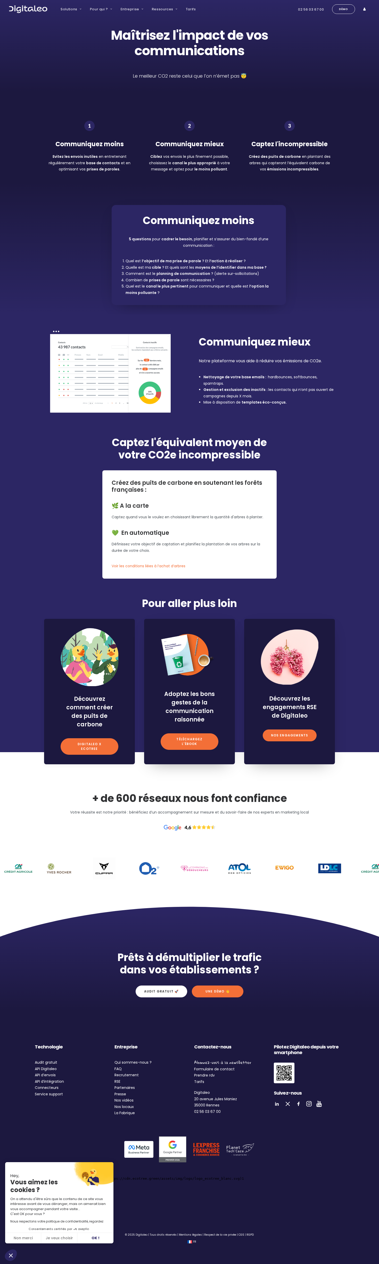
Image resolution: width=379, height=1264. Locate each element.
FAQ (118, 1068)
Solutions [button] (69, 9)
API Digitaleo (46, 1068)
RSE (117, 1081)
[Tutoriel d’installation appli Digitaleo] (284, 1073)
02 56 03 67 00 (311, 9)
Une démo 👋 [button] (217, 991)
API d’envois (45, 1075)
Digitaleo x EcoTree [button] (90, 746)
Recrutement (126, 1075)
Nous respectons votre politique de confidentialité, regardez (56, 1221)
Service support (49, 1094)
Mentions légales (190, 1235)
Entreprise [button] (130, 9)
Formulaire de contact (214, 1069)
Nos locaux (124, 1106)
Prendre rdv (204, 1075)
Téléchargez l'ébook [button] (189, 741)
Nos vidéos (124, 1100)
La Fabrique (124, 1112)
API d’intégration (49, 1081)
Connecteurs (47, 1087)
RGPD (250, 1235)
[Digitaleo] (28, 9)
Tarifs (191, 9)
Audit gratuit (46, 1062)
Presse (120, 1094)
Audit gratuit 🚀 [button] (161, 991)
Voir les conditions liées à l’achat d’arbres (148, 566)
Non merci (23, 1238)
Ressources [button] (163, 9)
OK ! (96, 1238)
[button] (11, 1255)
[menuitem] (71, 9)
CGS (241, 1235)
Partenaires (124, 1087)
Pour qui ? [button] (99, 9)
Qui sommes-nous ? (133, 1062)
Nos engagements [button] (289, 735)
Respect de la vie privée (220, 1235)
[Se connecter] (365, 9)
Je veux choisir (59, 1238)
